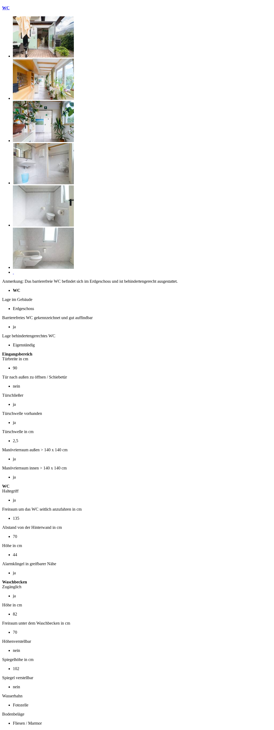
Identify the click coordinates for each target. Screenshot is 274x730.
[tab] (137, 8)
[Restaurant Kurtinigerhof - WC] (43, 56)
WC (6, 8)
